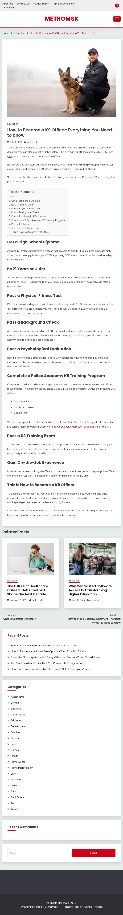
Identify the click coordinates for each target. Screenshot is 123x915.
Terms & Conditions (63, 3)
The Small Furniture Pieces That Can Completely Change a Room (48, 663)
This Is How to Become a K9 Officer (30, 231)
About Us (7, 3)
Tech (13, 803)
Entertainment (19, 726)
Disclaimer (8, 7)
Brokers (15, 702)
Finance (15, 738)
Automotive (17, 696)
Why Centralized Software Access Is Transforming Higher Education (90, 590)
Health (14, 755)
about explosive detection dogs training (75, 426)
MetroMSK (61, 18)
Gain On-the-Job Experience (26, 228)
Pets (13, 791)
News (14, 785)
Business (16, 708)
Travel (14, 809)
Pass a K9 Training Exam (24, 224)
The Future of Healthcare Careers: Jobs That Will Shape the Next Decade (27, 590)
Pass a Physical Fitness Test (26, 208)
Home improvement (22, 767)
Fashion (15, 732)
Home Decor (18, 761)
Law (13, 773)
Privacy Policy (41, 3)
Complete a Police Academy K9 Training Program (38, 220)
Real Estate (17, 797)
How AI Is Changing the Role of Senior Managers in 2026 (44, 645)
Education (12, 123)
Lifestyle (16, 779)
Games (15, 749)
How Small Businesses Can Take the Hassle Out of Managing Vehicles (51, 669)
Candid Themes (93, 906)
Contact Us (23, 3)
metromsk (32, 142)
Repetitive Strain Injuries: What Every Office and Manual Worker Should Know (55, 657)
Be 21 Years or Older (22, 204)
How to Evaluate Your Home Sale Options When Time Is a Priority (48, 651)
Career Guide (18, 714)
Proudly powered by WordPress (39, 906)
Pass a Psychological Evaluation (28, 216)
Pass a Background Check (25, 212)
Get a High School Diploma (25, 200)
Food (13, 744)
